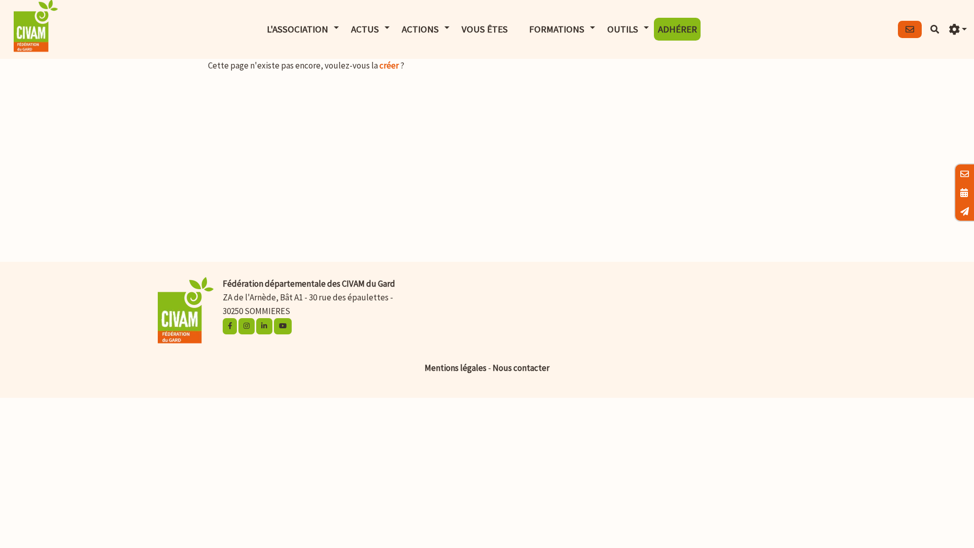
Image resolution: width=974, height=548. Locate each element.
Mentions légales (455, 367)
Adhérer (677, 29)
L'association (297, 29)
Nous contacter (521, 367)
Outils (622, 29)
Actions (420, 29)
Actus (365, 29)
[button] (957, 30)
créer (389, 65)
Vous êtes (485, 29)
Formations (556, 29)
